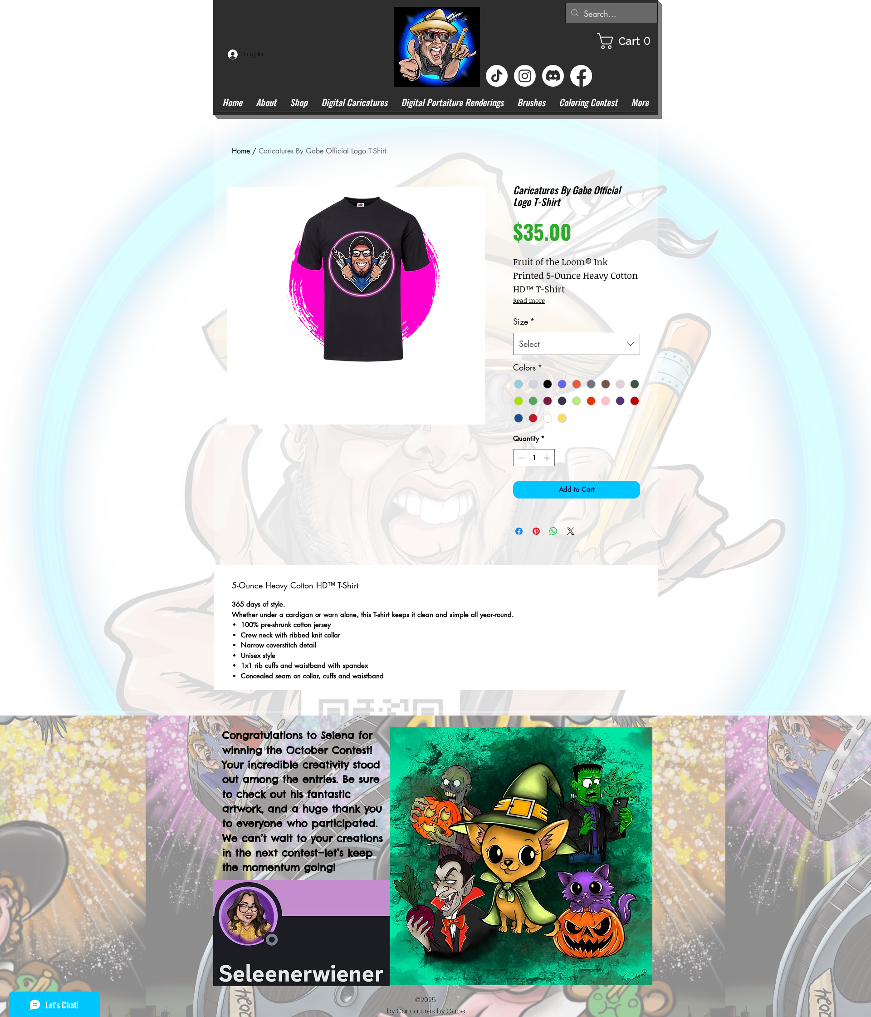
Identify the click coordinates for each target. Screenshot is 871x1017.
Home (241, 151)
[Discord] (553, 76)
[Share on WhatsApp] (553, 531)
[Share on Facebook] (519, 531)
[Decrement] (520, 457)
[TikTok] (497, 76)
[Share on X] (570, 531)
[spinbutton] (534, 457)
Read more (529, 300)
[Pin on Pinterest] (536, 531)
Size (524, 321)
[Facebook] (581, 76)
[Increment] (548, 457)
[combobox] (576, 344)
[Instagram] (525, 76)
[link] (627, 41)
